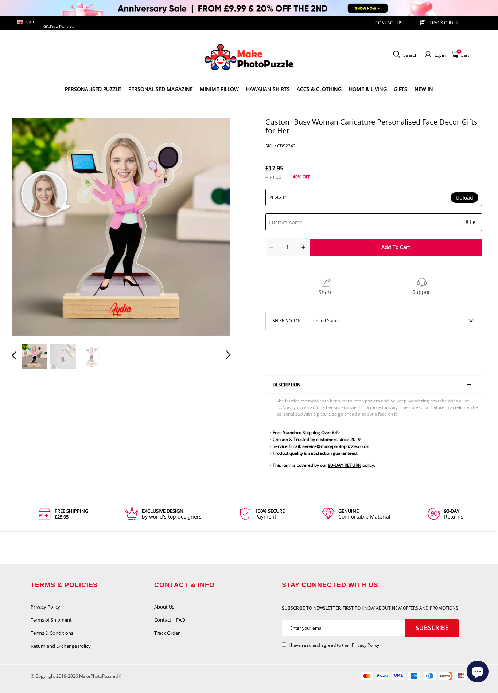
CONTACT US (388, 23)
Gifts (400, 89)
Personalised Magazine (160, 89)
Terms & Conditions (52, 633)
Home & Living (368, 89)
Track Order (443, 23)
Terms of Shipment (51, 620)
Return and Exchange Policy (61, 646)
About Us (164, 606)
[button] (29, 226)
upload (464, 197)
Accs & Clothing (319, 89)
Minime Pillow (219, 89)
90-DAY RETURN (344, 465)
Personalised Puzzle (93, 89)
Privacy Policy (45, 606)
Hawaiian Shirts (268, 89)
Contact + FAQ (169, 620)
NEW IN (424, 89)
